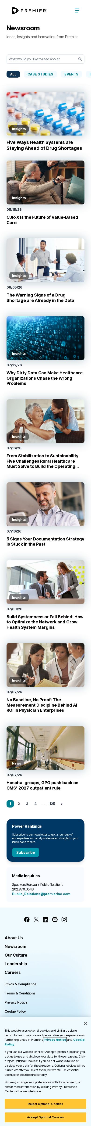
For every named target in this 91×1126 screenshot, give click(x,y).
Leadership (16, 963)
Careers (13, 972)
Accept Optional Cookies (45, 1117)
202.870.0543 (23, 889)
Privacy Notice (16, 1002)
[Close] (85, 1024)
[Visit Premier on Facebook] (27, 919)
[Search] (80, 59)
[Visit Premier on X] (36, 919)
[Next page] (61, 804)
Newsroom (15, 946)
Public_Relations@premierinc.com (41, 894)
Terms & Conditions (20, 993)
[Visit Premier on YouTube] (55, 919)
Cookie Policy (15, 1011)
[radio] (13, 74)
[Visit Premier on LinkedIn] (45, 919)
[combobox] (45, 59)
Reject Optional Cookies (45, 1104)
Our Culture (16, 955)
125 (52, 804)
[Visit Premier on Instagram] (64, 919)
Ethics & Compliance (20, 984)
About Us (14, 937)
